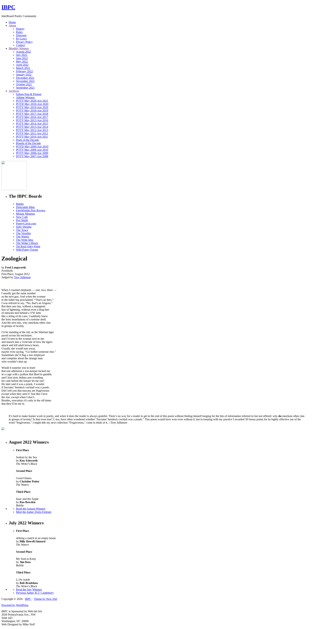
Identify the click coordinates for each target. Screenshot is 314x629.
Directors (21, 35)
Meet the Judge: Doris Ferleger (33, 511)
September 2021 (25, 87)
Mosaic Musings (25, 213)
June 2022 (22, 58)
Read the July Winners (29, 589)
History (20, 28)
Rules (19, 32)
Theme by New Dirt (45, 598)
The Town (22, 230)
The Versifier (23, 233)
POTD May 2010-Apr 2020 (32, 104)
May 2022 (22, 61)
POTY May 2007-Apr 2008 (32, 156)
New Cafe (22, 217)
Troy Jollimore (22, 277)
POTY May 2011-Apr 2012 (32, 133)
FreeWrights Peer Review (30, 210)
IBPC (8, 7)
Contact (20, 45)
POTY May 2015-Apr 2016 (32, 120)
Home (12, 22)
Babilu (20, 203)
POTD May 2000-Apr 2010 (32, 146)
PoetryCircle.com (26, 223)
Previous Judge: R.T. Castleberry (35, 592)
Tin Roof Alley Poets (28, 246)
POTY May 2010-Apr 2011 (32, 136)
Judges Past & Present (28, 94)
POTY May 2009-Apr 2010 (32, 149)
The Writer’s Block (27, 243)
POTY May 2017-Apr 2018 (32, 113)
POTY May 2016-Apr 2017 (32, 117)
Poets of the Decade (27, 139)
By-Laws (21, 38)
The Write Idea (24, 239)
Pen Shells (22, 220)
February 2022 (24, 71)
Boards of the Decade (28, 143)
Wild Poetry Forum (27, 249)
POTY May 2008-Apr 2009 (32, 153)
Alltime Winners (25, 97)
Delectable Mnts (25, 207)
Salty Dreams (23, 226)
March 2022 (23, 68)
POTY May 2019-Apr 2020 (32, 107)
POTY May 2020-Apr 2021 (32, 100)
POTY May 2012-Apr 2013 (32, 130)
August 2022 (23, 51)
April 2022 (22, 64)
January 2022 (23, 74)
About (12, 25)
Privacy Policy (24, 41)
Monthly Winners (19, 48)
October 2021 (24, 84)
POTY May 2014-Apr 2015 (32, 123)
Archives (14, 90)
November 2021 (25, 81)
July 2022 (21, 54)
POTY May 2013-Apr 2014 (32, 126)
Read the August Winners (30, 508)
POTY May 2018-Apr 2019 (32, 110)
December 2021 (25, 77)
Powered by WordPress (14, 605)
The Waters (22, 236)
